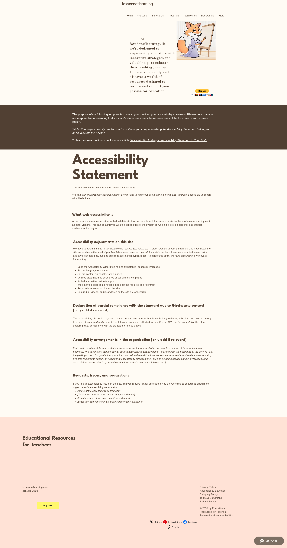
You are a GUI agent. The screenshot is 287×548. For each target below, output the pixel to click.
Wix (231, 515)
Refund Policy (208, 501)
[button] (202, 92)
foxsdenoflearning (137, 4)
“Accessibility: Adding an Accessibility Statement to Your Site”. (168, 140)
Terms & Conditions (211, 498)
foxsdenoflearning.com (35, 487)
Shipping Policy (209, 494)
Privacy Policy (208, 487)
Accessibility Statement (213, 490)
